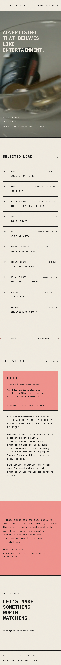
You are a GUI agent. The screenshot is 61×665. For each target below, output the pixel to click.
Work (41, 5)
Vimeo (35, 660)
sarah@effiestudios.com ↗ (20, 630)
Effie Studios (15, 5)
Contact (52, 5)
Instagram (9, 660)
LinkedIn (23, 660)
